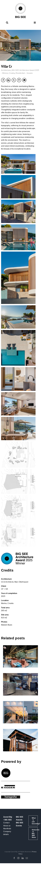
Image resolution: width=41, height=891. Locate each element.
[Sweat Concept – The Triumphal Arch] (20, 684)
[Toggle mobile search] (7, 22)
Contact (6, 823)
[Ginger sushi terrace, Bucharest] (20, 712)
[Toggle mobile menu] (35, 22)
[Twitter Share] (14, 80)
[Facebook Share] (3, 80)
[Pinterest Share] (19, 80)
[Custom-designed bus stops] (20, 740)
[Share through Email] (24, 80)
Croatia (12, 73)
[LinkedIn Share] (8, 80)
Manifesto (7, 828)
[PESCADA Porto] (20, 656)
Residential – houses (24, 73)
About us (6, 826)
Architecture (6, 70)
